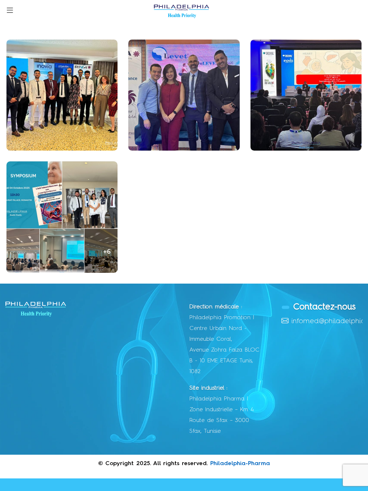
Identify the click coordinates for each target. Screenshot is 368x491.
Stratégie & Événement (55, 135)
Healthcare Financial (51, 257)
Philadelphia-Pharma (240, 464)
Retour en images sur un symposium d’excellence (301, 130)
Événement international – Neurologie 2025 (183, 130)
